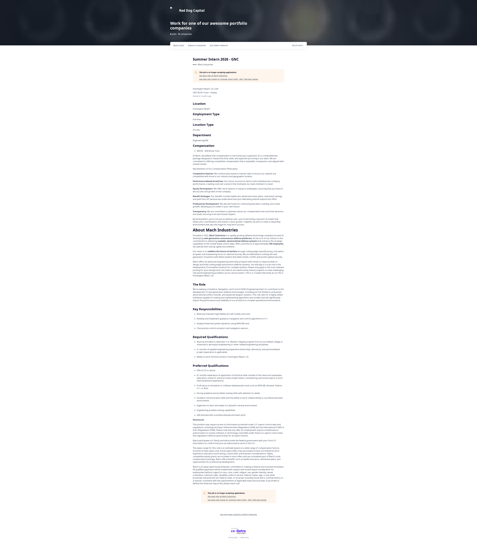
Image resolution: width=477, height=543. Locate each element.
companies (197, 45)
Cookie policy (244, 537)
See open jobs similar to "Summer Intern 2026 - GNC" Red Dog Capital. (228, 79)
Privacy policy (233, 537)
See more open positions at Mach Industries (238, 514)
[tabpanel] (238, 357)
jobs (178, 45)
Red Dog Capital (192, 10)
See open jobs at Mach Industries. (213, 75)
